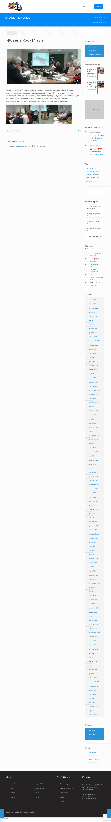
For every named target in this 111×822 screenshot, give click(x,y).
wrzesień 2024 (93, 394)
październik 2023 (94, 435)
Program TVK (39, 784)
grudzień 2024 (93, 382)
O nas (62, 801)
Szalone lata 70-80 (97, 155)
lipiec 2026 (92, 304)
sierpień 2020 (93, 591)
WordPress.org (93, 763)
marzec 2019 (93, 661)
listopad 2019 (93, 628)
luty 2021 (91, 567)
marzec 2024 (93, 415)
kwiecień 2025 (93, 365)
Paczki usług (15, 784)
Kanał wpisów (93, 756)
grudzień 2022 (93, 476)
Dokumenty (63, 793)
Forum (37, 793)
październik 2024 (94, 390)
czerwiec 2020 (93, 600)
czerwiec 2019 (93, 649)
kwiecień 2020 (93, 608)
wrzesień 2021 (93, 538)
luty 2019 (91, 665)
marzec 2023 (93, 464)
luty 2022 (91, 517)
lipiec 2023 (92, 448)
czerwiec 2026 (93, 308)
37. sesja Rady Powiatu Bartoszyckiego (94, 230)
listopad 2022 (93, 480)
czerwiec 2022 (93, 501)
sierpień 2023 (93, 443)
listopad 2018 (93, 678)
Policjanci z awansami (94, 236)
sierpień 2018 (93, 690)
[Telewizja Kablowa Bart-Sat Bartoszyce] (15, 6)
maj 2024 (92, 406)
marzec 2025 (93, 370)
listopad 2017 (93, 715)
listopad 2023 (93, 431)
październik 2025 (94, 341)
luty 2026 (91, 324)
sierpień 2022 (93, 493)
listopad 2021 (93, 530)
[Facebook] (99, 812)
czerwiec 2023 (93, 452)
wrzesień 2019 (93, 637)
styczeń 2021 (93, 571)
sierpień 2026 (93, 300)
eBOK (62, 797)
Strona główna (97, 17)
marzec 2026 (93, 320)
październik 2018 (94, 682)
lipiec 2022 (92, 497)
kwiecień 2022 (93, 509)
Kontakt (37, 797)
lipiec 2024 (92, 398)
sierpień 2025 (93, 349)
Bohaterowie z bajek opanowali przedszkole (96, 269)
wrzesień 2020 (93, 587)
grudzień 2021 (93, 526)
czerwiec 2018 (93, 698)
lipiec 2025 (92, 353)
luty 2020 (91, 616)
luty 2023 (91, 468)
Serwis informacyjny (95, 20)
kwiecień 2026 (93, 316)
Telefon (13, 797)
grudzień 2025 (93, 333)
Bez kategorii (93, 47)
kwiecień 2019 (93, 657)
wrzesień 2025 (93, 345)
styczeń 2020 (93, 620)
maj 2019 (92, 653)
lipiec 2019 (92, 645)
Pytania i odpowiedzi (66, 784)
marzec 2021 (93, 563)
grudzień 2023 (93, 427)
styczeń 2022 (93, 522)
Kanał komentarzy (94, 759)
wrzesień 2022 (93, 489)
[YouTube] (102, 812)
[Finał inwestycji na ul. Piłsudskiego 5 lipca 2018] (2, 813)
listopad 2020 (93, 579)
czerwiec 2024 (93, 402)
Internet (13, 793)
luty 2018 (91, 711)
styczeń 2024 (93, 423)
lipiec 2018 (92, 694)
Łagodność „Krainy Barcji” (93, 222)
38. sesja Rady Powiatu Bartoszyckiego (94, 215)
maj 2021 (92, 554)
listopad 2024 (93, 386)
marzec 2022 (93, 513)
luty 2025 (91, 374)
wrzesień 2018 (93, 686)
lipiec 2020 (92, 595)
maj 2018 (92, 702)
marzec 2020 (93, 612)
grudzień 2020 (93, 575)
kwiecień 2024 (93, 411)
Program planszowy (41, 788)
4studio (31, 812)
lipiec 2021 (92, 546)
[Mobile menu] (84, 6)
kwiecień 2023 (93, 460)
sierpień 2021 (93, 542)
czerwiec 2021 (93, 550)
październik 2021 (94, 534)
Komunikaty (92, 51)
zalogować (20, 146)
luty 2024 (91, 419)
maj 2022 (92, 505)
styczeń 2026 (93, 328)
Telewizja (13, 788)
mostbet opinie (94, 264)
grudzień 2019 (93, 624)
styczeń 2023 (93, 472)
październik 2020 (94, 583)
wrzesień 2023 (93, 439)
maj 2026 (92, 312)
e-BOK (98, 6)
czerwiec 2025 (93, 357)
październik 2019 (94, 632)
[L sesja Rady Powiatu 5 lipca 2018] (109, 813)
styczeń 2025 (93, 378)
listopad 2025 (93, 337)
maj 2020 (92, 604)
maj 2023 (92, 456)
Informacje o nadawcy (67, 788)
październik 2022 (94, 485)
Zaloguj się (92, 752)
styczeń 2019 (93, 669)
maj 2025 (92, 361)
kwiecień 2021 (93, 558)
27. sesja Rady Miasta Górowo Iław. (93, 207)
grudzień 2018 (93, 674)
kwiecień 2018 (93, 706)
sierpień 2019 (93, 641)
